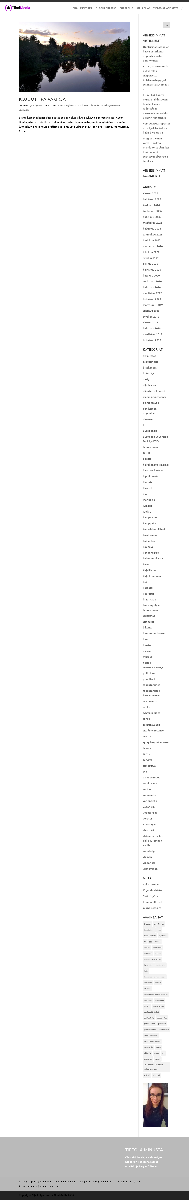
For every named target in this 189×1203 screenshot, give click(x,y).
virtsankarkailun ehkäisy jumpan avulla (153, 840)
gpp (150, 941)
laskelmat (149, 615)
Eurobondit (150, 430)
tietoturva (149, 765)
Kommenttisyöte (153, 902)
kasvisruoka (150, 535)
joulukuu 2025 (152, 240)
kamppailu (149, 523)
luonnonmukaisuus (155, 633)
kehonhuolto (151, 552)
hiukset (147, 488)
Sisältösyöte (150, 896)
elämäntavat (151, 402)
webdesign (149, 851)
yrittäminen (150, 868)
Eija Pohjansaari (36, 105)
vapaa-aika (149, 795)
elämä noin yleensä (66, 105)
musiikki (148, 656)
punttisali (149, 679)
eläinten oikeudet (154, 391)
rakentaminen (152, 684)
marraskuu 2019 (153, 304)
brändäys (148, 373)
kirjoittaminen (152, 576)
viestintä (148, 830)
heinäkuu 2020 (152, 269)
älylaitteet (149, 355)
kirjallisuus (149, 570)
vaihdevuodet (151, 777)
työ (145, 771)
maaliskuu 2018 (152, 334)
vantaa (147, 789)
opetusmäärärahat (151, 1012)
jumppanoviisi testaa (152, 959)
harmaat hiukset (153, 470)
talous (147, 748)
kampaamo (150, 517)
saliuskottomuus (150, 1035)
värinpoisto (150, 800)
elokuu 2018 (150, 322)
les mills (147, 988)
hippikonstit (150, 476)
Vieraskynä (150, 824)
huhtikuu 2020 (152, 287)
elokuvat (148, 419)
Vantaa (157, 1059)
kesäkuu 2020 (151, 275)
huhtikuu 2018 (152, 328)
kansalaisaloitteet (154, 529)
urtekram (148, 1059)
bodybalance (149, 930)
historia (147, 482)
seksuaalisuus (151, 724)
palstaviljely (149, 1018)
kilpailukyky (160, 965)
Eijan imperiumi (82, 8)
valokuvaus (24, 109)
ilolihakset (157, 947)
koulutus (148, 593)
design (147, 379)
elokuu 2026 (150, 193)
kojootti (86, 105)
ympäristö (149, 862)
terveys (147, 759)
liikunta (148, 627)
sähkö (146, 718)
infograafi (148, 953)
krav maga (149, 599)
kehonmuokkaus (153, 558)
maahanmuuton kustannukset (156, 994)
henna (157, 941)
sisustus (148, 736)
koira (78, 105)
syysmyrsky (148, 1047)
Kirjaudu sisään (152, 890)
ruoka (146, 707)
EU (144, 424)
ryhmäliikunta (151, 712)
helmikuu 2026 (152, 228)
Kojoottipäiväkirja (42, 99)
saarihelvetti (164, 1029)
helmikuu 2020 (152, 299)
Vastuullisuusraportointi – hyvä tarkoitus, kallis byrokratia (156, 128)
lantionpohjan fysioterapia (154, 977)
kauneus (148, 546)
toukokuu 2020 (152, 281)
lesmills (158, 982)
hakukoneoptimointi (156, 464)
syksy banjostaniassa (110, 105)
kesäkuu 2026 (151, 205)
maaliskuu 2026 (152, 222)
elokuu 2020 (150, 263)
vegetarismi (150, 812)
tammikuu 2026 (152, 234)
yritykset (156, 1075)
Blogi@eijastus (106, 8)
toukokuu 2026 (152, 211)
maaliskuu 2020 (152, 293)
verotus (147, 818)
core (159, 930)
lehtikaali (148, 982)
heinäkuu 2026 (152, 199)
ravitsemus (150, 701)
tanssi (146, 753)
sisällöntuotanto (153, 730)
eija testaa (149, 385)
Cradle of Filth (150, 935)
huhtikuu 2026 (152, 216)
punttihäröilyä (150, 1029)
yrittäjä (147, 1075)
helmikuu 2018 (152, 340)
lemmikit (95, 105)
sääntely (147, 1053)
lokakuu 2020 (151, 252)
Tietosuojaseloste (165, 8)
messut (147, 651)
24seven (147, 924)
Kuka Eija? (143, 8)
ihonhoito (149, 499)
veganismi (149, 806)
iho (145, 494)
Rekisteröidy (151, 884)
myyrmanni (159, 1000)
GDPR (146, 452)
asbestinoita (150, 361)
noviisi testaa (158, 1006)
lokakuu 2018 (151, 310)
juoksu (147, 511)
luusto (147, 645)
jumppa (147, 505)
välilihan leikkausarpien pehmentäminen (153, 1067)
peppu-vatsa (162, 1018)
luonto (147, 639)
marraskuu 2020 (153, 246)
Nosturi (147, 1006)
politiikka (149, 673)
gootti (147, 458)
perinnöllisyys (149, 1023)
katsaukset (150, 541)
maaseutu (148, 1000)
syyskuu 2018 (151, 316)
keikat (147, 564)
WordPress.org (152, 907)
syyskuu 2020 (151, 257)
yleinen (147, 856)
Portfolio (126, 8)
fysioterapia (150, 447)
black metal (150, 367)
